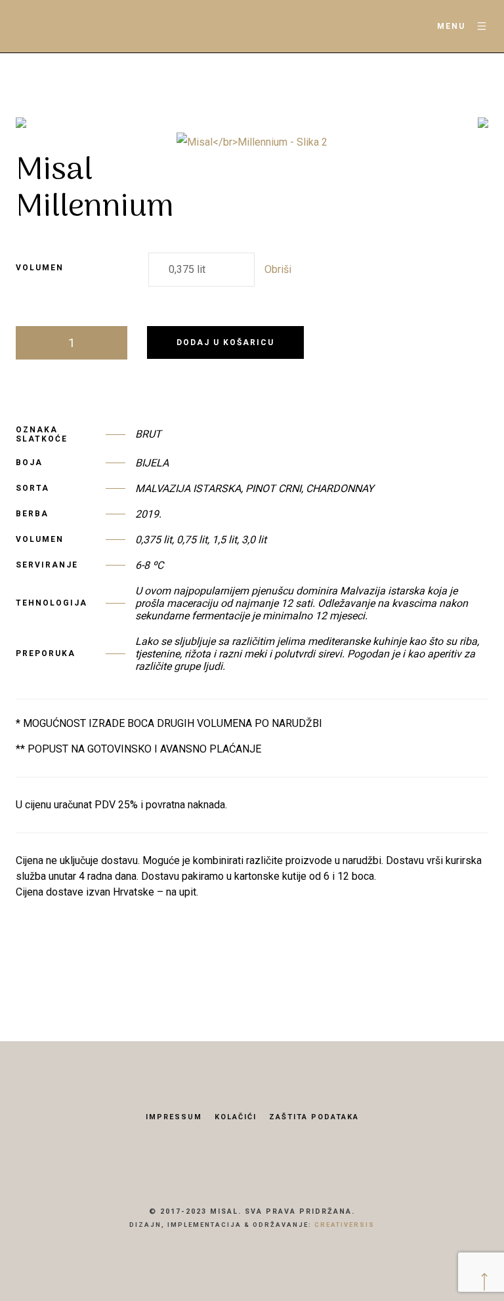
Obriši (277, 269)
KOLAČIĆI (236, 1117)
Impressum (174, 1117)
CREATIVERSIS (344, 1224)
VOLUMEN (40, 267)
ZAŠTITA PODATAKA (314, 1117)
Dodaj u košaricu (225, 342)
